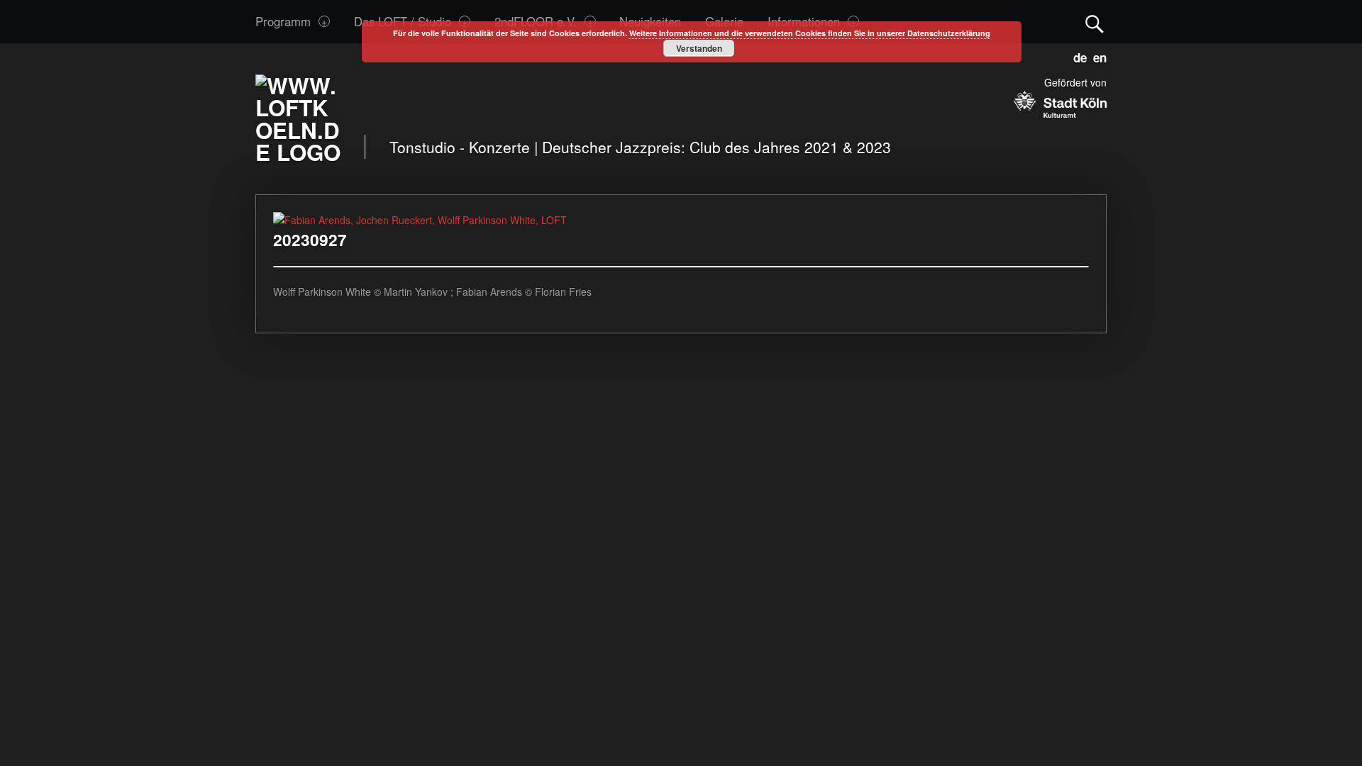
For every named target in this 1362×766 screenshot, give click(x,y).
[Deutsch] (1077, 55)
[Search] (1095, 21)
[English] (1097, 55)
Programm (283, 21)
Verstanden (699, 48)
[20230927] (420, 220)
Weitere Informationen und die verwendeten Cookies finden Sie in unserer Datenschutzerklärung (809, 33)
